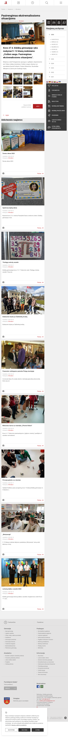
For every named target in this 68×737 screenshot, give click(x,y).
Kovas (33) (54, 49)
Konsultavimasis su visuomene (46, 662)
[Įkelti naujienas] (18, 3)
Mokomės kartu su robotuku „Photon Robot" (17, 425)
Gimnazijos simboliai (10, 639)
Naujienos (10, 9)
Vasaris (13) (55, 52)
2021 (52, 77)
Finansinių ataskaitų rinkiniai (12, 657)
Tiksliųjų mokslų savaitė (10, 262)
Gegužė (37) (55, 44)
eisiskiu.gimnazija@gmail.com (47, 700)
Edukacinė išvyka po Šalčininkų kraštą (14, 317)
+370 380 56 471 (46, 699)
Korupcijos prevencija (43, 668)
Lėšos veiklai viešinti (10, 660)
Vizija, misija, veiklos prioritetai (13, 635)
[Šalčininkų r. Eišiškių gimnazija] (5, 2)
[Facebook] (38, 686)
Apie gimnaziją (9, 631)
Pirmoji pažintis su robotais (11, 480)
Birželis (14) (55, 42)
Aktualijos (18, 9)
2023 (52, 68)
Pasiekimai (55, 115)
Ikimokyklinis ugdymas (44, 631)
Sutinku (37, 730)
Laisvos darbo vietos (56, 120)
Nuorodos (40, 655)
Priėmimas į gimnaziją (10, 648)
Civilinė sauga (41, 670)
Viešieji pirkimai (9, 664)
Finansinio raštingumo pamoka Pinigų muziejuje (18, 371)
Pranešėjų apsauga (43, 666)
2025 (52, 59)
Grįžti (7, 115)
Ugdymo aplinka (9, 633)
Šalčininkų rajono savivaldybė (20, 700)
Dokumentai (55, 90)
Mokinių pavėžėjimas (58, 110)
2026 (52, 34)
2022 (52, 72)
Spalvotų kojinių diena (9, 208)
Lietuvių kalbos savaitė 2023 (11, 589)
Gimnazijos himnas (10, 641)
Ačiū (37, 106)
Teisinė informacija (43, 672)
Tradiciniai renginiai (10, 643)
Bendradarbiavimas (10, 645)
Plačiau (39, 173)
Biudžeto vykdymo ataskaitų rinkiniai (14, 655)
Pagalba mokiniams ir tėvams (45, 639)
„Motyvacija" (6, 534)
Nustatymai (11, 730)
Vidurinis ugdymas (42, 635)
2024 (52, 63)
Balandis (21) (55, 47)
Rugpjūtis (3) (55, 39)
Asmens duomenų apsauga (45, 660)
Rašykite (7, 688)
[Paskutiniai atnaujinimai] (33, 3)
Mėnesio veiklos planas (57, 96)
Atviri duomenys (42, 674)
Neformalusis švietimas (44, 637)
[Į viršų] (65, 718)
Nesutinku (24, 730)
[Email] (41, 686)
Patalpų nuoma (42, 645)
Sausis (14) (54, 54)
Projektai (55, 85)
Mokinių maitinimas (58, 106)
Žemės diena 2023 (8, 153)
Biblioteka (55, 101)
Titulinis (3, 9)
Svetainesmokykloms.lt (56, 718)
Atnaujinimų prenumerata (56, 127)
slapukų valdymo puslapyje (19, 725)
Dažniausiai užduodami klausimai (46, 664)
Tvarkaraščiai (11, 622)
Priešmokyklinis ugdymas (44, 633)
